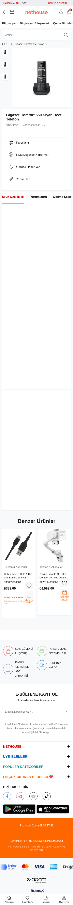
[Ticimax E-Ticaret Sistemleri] (36, 891)
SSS (24, 3)
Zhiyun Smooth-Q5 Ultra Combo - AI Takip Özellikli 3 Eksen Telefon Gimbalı (54, 576)
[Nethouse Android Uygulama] (19, 809)
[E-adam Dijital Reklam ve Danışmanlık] (36, 879)
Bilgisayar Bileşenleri (34, 23)
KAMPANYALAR (11, 3)
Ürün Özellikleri (13, 196)
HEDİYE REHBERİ (57, 3)
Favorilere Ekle (29, 585)
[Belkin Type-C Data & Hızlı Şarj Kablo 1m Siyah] (18, 545)
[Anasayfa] (7, 44)
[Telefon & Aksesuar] (11, 44)
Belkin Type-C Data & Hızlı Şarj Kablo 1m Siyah (18, 576)
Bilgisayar (9, 23)
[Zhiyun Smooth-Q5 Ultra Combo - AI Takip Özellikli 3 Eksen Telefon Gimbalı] (54, 545)
